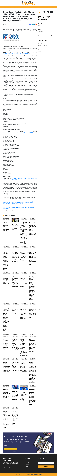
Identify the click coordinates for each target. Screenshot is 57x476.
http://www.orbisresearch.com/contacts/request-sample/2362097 (16, 53)
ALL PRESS (16, 7)
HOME (4, 7)
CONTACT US (23, 7)
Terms (26, 460)
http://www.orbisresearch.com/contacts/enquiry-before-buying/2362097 (18, 132)
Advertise (27, 464)
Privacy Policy (28, 462)
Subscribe (46, 466)
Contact (26, 466)
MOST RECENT (10, 7)
